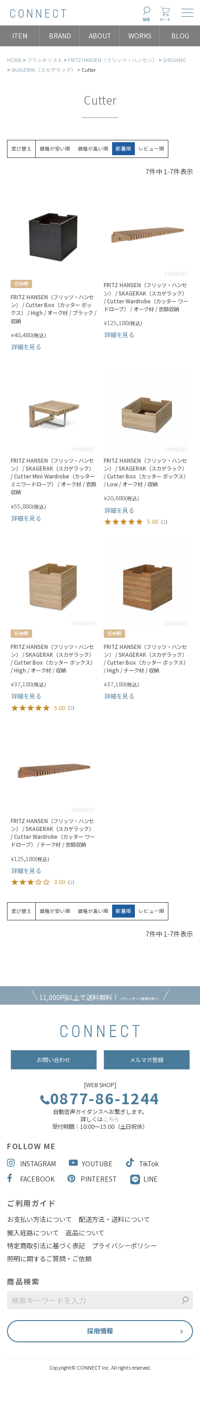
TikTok (149, 1163)
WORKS (140, 35)
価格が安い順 (55, 148)
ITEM (19, 35)
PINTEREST (98, 1178)
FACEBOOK (37, 1178)
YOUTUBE (97, 1163)
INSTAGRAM (38, 1163)
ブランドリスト (45, 60)
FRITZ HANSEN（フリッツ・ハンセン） (113, 60)
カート (165, 19)
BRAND (60, 35)
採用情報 (100, 1330)
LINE (150, 1178)
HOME (14, 60)
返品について (85, 1232)
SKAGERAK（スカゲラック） (43, 69)
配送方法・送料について (114, 1219)
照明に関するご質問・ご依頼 (49, 1258)
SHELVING (174, 60)
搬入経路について (33, 1232)
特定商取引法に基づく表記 (46, 1245)
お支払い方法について (39, 1219)
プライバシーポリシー (124, 1245)
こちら (111, 1119)
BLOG (180, 35)
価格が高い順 (93, 148)
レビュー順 (151, 148)
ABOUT (100, 35)
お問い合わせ (53, 1060)
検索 (146, 19)
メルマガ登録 (146, 1060)
